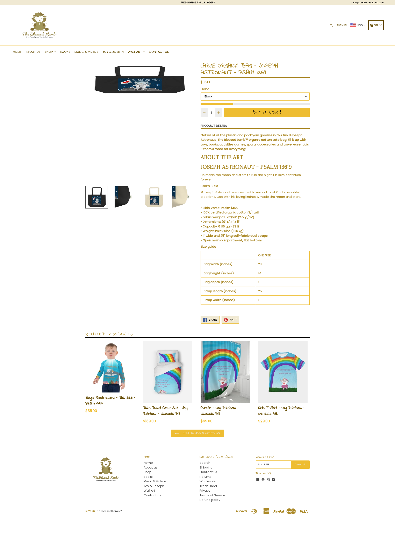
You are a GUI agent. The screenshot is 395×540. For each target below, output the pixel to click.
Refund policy (210, 500)
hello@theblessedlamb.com (367, 2)
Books (65, 51)
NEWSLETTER (265, 457)
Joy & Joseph (113, 51)
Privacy (205, 490)
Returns (205, 476)
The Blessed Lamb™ (108, 511)
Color (205, 89)
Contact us (159, 51)
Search (205, 462)
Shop (49, 51)
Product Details (214, 125)
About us (33, 51)
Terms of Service (212, 495)
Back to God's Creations (200, 433)
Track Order (208, 486)
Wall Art (135, 51)
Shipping (206, 467)
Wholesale (208, 481)
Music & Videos (86, 51)
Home (17, 51)
